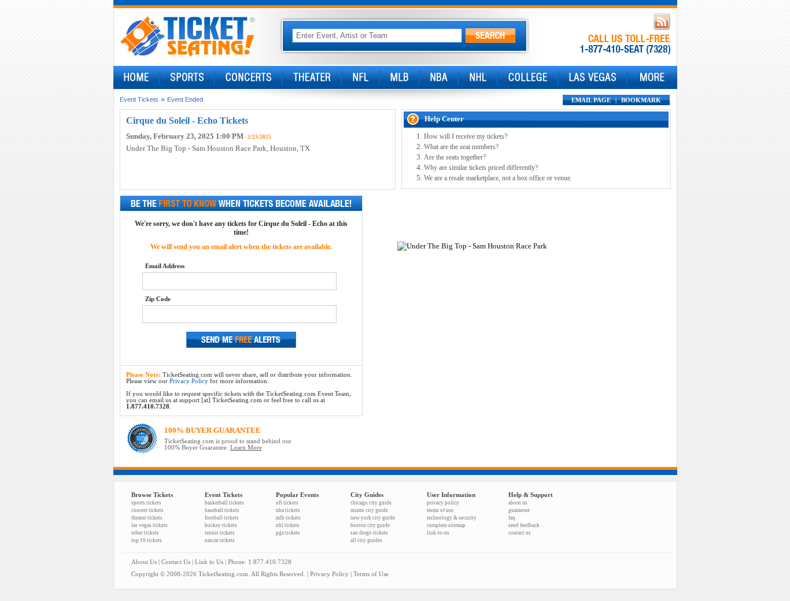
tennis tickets (220, 533)
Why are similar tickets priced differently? (481, 168)
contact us (519, 533)
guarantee (519, 510)
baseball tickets (222, 510)
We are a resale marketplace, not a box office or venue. (498, 178)
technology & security (452, 518)
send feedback (524, 525)
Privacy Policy (188, 381)
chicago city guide (371, 503)
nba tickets (288, 510)
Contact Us (175, 562)
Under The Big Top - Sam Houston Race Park (196, 148)
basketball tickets (224, 503)
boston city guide (370, 525)
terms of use (440, 510)
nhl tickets (288, 525)
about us (517, 503)
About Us (144, 562)
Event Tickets (139, 99)
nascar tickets (220, 540)
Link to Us (209, 562)
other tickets (145, 533)
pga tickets (288, 533)
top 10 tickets (146, 540)
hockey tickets (221, 525)
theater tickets (147, 518)
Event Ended (185, 99)
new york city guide (372, 518)
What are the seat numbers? (461, 147)
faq (511, 518)
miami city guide (369, 510)
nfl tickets (287, 503)
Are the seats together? (455, 157)
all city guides (366, 540)
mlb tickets (288, 518)
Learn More (246, 447)
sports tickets (146, 503)
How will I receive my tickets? (465, 136)
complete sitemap (446, 525)
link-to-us (438, 533)
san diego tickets (369, 533)
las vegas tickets (149, 525)
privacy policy (443, 503)
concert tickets (147, 510)
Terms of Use (371, 574)
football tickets (222, 518)
